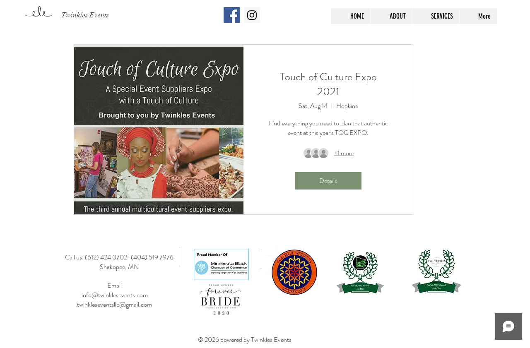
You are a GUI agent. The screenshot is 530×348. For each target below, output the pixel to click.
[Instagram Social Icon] (252, 15)
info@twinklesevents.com (115, 295)
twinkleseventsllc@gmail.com (114, 304)
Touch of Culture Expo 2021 (328, 84)
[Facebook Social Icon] (232, 15)
